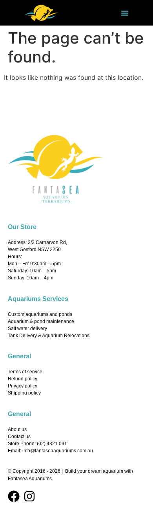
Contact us (19, 436)
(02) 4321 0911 (53, 443)
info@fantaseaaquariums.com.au (57, 450)
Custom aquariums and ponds (40, 314)
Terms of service (25, 371)
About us (17, 429)
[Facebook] (14, 496)
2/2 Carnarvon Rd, (47, 242)
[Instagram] (29, 496)
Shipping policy (24, 393)
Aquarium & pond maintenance (41, 321)
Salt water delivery (27, 328)
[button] (125, 13)
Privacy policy (22, 386)
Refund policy (22, 379)
